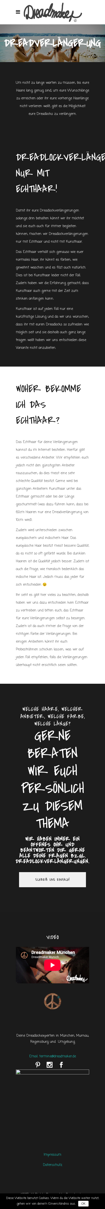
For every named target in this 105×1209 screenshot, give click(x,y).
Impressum (52, 1154)
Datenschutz (52, 1165)
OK (83, 1203)
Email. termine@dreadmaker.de (52, 1056)
